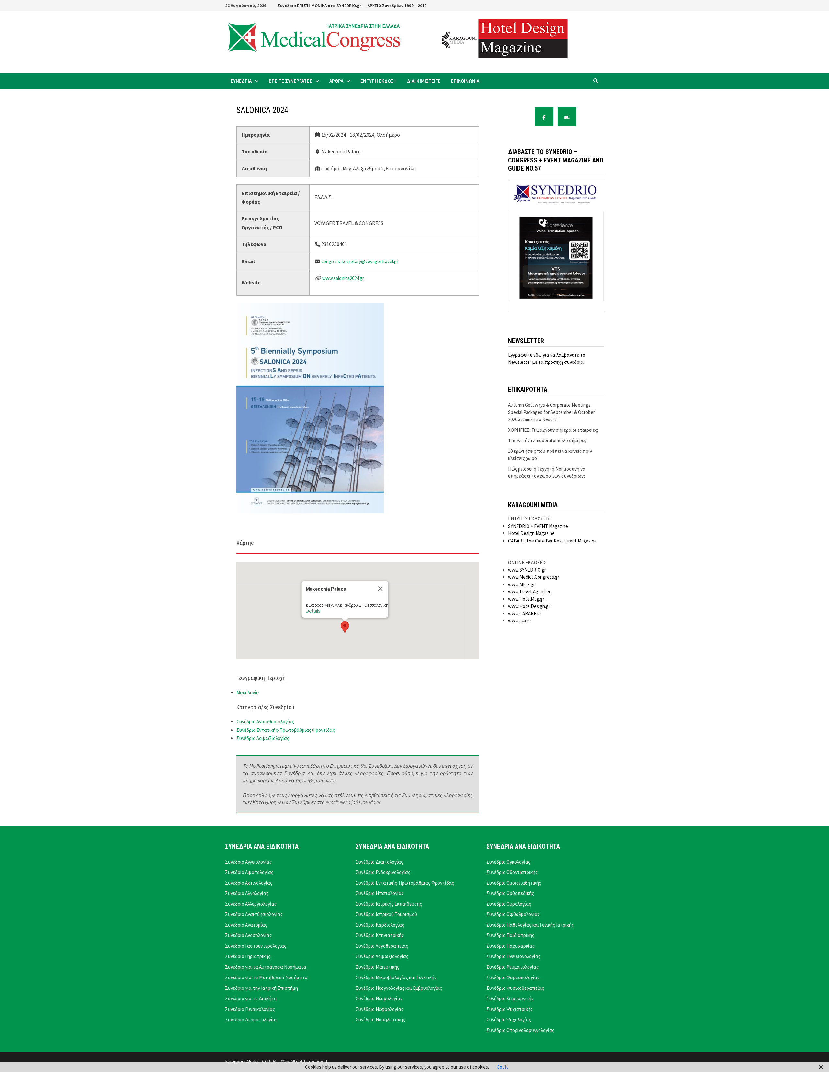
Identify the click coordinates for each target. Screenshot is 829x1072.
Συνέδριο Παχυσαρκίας (510, 946)
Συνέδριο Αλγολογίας (246, 893)
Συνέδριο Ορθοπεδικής (510, 893)
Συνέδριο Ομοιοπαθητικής (513, 883)
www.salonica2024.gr (343, 278)
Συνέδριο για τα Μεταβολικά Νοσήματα (266, 977)
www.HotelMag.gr (526, 599)
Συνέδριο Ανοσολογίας (248, 935)
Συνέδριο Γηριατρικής (247, 956)
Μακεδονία (247, 692)
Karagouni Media (242, 1061)
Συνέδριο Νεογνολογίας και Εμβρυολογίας (399, 988)
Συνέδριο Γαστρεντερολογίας (255, 946)
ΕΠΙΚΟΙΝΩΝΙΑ (465, 81)
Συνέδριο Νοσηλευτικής (380, 1019)
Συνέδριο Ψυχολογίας (508, 1019)
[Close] (380, 589)
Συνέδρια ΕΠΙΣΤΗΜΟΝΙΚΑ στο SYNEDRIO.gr (319, 5)
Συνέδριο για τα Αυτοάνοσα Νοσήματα (265, 967)
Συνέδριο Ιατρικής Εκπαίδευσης (389, 904)
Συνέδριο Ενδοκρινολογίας (383, 872)
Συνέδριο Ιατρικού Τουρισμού (386, 914)
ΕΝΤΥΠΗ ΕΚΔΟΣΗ (378, 81)
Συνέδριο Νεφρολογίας (379, 1009)
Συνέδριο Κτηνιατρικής (380, 935)
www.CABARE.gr (524, 613)
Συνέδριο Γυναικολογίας (250, 1009)
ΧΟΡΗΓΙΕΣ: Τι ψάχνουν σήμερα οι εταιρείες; (553, 430)
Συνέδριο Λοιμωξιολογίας (262, 738)
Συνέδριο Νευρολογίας (379, 998)
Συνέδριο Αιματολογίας (249, 872)
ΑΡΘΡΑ (336, 81)
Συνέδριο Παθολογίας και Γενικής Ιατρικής (530, 925)
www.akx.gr (519, 621)
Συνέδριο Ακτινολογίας (248, 883)
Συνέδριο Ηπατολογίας (380, 893)
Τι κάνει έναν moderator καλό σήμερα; (547, 440)
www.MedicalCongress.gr (533, 577)
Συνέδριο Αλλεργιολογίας (251, 904)
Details (313, 611)
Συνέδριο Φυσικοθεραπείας (515, 988)
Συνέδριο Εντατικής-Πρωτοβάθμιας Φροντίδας (285, 730)
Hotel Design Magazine (531, 533)
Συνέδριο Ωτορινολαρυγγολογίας (520, 1030)
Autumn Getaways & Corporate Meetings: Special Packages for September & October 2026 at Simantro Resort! (551, 412)
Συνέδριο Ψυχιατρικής (509, 1009)
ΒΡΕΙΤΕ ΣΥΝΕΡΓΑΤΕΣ (290, 81)
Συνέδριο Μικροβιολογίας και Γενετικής (396, 977)
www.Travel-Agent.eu (529, 591)
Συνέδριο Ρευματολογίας (512, 967)
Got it (502, 1067)
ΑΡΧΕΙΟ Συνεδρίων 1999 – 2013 (397, 5)
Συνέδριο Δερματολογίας (251, 1019)
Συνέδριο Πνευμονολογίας (513, 956)
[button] (345, 627)
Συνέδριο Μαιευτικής (377, 967)
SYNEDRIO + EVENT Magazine (538, 526)
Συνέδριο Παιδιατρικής (510, 935)
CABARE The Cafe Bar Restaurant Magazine (552, 541)
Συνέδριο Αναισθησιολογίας (265, 722)
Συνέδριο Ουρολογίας (508, 904)
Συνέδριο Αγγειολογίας (248, 862)
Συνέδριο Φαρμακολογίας (512, 977)
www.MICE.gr (521, 584)
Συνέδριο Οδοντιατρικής (512, 872)
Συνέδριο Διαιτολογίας (379, 862)
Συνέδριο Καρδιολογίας (380, 925)
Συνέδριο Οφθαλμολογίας (513, 914)
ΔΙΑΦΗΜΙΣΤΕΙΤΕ (424, 81)
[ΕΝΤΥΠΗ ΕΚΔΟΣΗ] (567, 116)
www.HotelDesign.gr (529, 606)
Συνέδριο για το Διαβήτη (251, 998)
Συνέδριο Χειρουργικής (510, 998)
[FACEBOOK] (544, 116)
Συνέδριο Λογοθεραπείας (382, 946)
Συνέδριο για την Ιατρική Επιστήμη (261, 988)
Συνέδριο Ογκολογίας (508, 862)
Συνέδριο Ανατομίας (246, 925)
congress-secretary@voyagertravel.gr (359, 261)
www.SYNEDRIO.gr (527, 570)
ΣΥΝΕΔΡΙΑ (241, 81)
